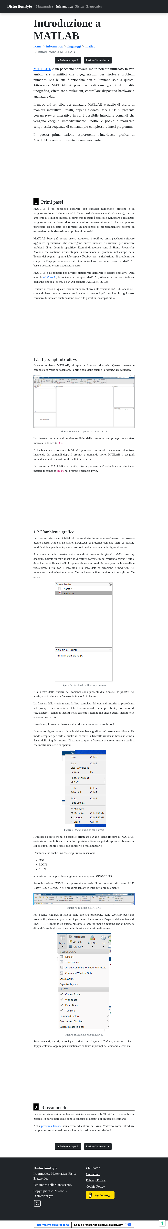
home (37, 46)
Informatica (64, 6)
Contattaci (93, 1174)
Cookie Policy (95, 1186)
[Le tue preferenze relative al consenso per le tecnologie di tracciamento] (162, 1223)
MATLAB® (42, 69)
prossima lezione (51, 1126)
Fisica (79, 6)
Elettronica (94, 6)
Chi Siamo (93, 1168)
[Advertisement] (84, 168)
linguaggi (74, 46)
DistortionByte (19, 6)
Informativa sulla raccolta (53, 1224)
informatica (54, 46)
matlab (90, 46)
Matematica (44, 6)
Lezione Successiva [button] (96, 60)
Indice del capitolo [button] (69, 60)
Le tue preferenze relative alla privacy (98, 1224)
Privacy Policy (95, 1180)
